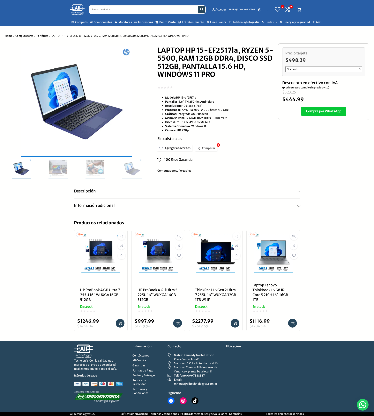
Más (319, 22)
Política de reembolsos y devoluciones (204, 414)
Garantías (235, 414)
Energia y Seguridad (297, 22)
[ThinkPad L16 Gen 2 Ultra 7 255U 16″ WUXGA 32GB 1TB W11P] (215, 236)
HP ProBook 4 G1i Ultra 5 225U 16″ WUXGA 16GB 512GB (157, 295)
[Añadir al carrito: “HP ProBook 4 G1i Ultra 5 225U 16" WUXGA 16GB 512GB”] (177, 323)
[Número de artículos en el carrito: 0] (299, 9)
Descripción (85, 191)
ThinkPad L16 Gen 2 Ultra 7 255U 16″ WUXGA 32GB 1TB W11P (215, 295)
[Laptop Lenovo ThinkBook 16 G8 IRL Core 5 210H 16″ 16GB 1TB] (273, 236)
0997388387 (196, 375)
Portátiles (42, 36)
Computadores (24, 36)
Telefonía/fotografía (246, 22)
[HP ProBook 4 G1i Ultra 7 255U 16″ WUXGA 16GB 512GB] (100, 236)
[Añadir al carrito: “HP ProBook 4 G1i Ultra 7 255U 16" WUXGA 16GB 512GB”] (120, 323)
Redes (270, 22)
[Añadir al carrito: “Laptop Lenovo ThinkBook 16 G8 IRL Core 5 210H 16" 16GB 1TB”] (292, 323)
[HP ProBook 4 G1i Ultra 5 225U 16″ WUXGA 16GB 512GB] (158, 236)
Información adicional (94, 205)
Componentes (103, 22)
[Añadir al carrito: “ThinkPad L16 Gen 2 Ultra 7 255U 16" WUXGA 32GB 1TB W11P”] (235, 323)
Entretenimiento (193, 22)
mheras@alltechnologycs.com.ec (195, 383)
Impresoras (145, 22)
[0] (277, 9)
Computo (81, 22)
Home (8, 36)
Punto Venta (167, 22)
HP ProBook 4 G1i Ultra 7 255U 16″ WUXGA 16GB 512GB (100, 295)
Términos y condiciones (164, 414)
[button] (363, 405)
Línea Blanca (218, 22)
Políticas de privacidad (134, 414)
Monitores (125, 22)
